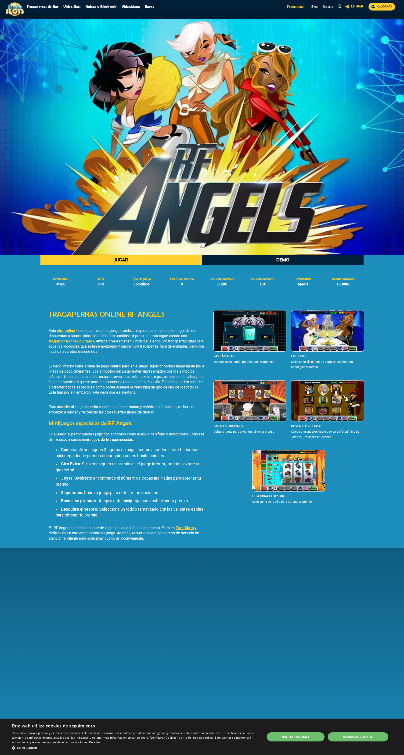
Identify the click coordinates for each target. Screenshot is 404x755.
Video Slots (72, 6)
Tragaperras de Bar (42, 6)
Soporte (327, 6)
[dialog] (202, 737)
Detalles (94, 742)
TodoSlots (185, 528)
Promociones (295, 6)
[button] (135, 747)
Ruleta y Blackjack (101, 6)
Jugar (121, 259)
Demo (282, 259)
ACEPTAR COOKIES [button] (295, 737)
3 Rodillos (141, 284)
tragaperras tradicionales (71, 341)
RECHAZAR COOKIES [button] (358, 737)
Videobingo (131, 6)
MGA (60, 284)
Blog (314, 6)
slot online (66, 330)
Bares (149, 6)
